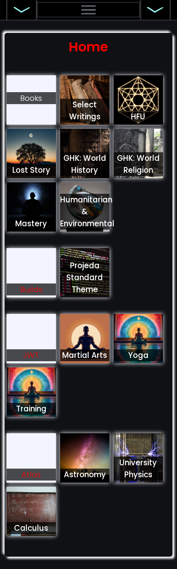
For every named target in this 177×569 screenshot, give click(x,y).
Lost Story (31, 170)
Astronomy (85, 474)
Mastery (31, 223)
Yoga (138, 355)
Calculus (31, 528)
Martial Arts (84, 355)
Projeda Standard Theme (84, 277)
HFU (138, 116)
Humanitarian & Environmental (87, 211)
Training (31, 408)
